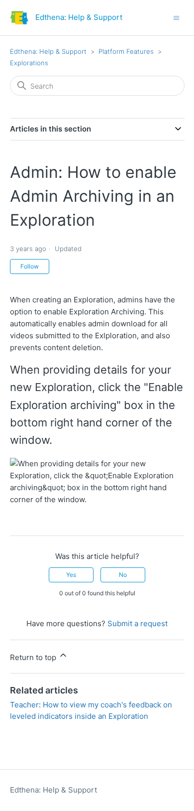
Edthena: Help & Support (48, 51)
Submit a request (137, 623)
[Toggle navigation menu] (176, 17)
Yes (71, 574)
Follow (29, 266)
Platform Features (126, 51)
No (123, 574)
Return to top (34, 657)
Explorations (29, 63)
